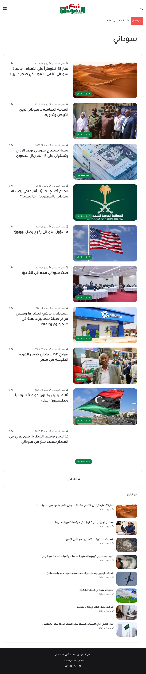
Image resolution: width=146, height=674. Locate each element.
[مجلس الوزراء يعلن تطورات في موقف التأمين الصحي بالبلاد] (126, 528)
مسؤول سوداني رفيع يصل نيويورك (40, 232)
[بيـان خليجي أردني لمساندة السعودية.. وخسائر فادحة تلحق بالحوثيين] (126, 629)
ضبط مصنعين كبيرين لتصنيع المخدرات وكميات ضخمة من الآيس (77, 556)
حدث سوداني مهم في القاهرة (45, 273)
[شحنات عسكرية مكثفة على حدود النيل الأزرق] (126, 545)
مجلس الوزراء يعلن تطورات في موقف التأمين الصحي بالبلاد (81, 522)
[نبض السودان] (73, 8)
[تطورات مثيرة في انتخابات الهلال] (126, 595)
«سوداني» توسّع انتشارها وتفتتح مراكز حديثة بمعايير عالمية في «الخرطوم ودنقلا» (42, 319)
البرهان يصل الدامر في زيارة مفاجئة (95, 607)
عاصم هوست (69, 661)
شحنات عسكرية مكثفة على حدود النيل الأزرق (106, 21)
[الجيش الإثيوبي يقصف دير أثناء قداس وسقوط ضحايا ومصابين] (126, 579)
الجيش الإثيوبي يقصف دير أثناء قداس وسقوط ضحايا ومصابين (80, 573)
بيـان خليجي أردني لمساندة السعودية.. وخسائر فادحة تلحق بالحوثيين (77, 624)
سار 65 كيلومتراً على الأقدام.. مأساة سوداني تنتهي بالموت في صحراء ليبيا (74, 506)
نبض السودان (58, 64)
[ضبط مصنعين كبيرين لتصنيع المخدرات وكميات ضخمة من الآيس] (126, 562)
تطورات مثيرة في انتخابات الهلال (96, 590)
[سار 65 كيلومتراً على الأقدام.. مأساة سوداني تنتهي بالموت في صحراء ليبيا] (126, 511)
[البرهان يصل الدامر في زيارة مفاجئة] (126, 612)
